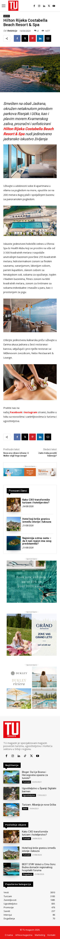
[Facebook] (34, 6)
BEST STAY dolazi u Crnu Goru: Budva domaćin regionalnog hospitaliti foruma (39, 867)
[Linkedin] (44, 6)
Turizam (26, 782)
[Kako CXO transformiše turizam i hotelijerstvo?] (14, 505)
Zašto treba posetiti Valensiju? (47, 454)
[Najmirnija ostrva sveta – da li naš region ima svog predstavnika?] (14, 543)
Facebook (16, 412)
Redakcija (12, 30)
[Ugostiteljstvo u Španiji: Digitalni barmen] (11, 793)
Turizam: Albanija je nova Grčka (39, 804)
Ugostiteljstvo (29, 795)
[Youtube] (54, 6)
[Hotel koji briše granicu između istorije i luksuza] (14, 524)
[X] (48, 6)
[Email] (47, 38)
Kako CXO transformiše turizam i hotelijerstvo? (36, 501)
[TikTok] (25, 756)
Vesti (6, 16)
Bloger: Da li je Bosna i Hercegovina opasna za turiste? (35, 775)
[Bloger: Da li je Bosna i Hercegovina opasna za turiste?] (11, 777)
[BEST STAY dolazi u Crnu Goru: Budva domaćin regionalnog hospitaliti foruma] (11, 869)
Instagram (30, 412)
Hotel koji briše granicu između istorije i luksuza (36, 520)
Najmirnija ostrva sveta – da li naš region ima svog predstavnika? (36, 541)
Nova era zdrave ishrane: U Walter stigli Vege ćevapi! (16, 454)
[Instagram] (39, 6)
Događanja (27, 874)
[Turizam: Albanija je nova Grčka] (11, 809)
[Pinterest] (32, 38)
